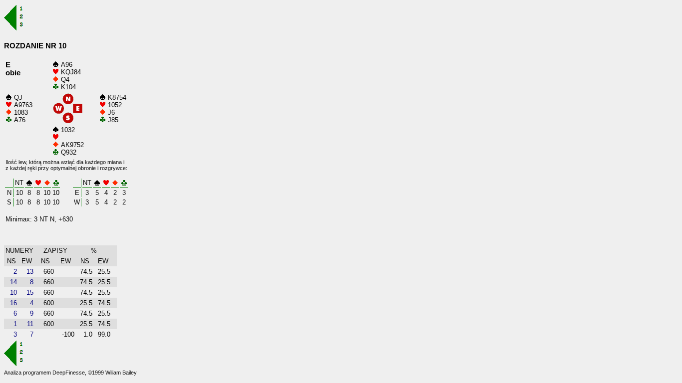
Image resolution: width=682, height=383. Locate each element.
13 (29, 271)
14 (13, 282)
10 (13, 292)
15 (29, 292)
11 (30, 324)
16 (13, 303)
